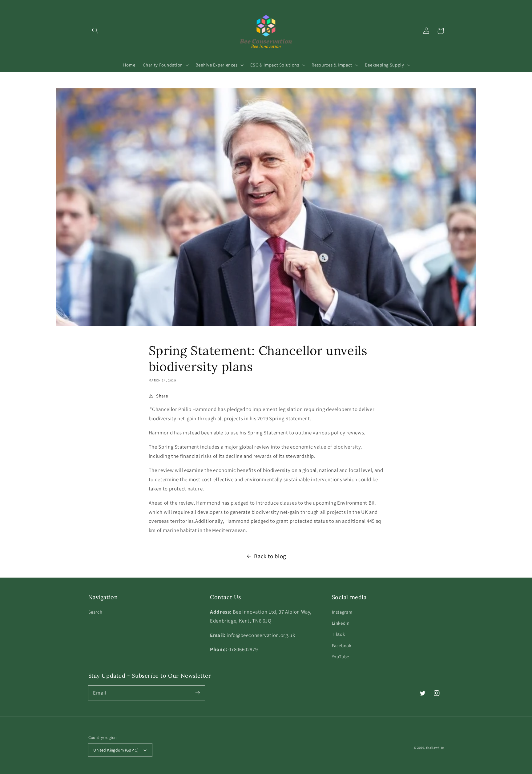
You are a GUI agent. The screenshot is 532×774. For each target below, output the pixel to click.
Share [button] (162, 396)
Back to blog (270, 556)
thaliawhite (435, 747)
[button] (95, 31)
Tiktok (338, 634)
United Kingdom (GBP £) (116, 750)
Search (95, 612)
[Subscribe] (197, 693)
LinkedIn (341, 623)
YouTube (340, 656)
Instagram (342, 612)
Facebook (342, 645)
